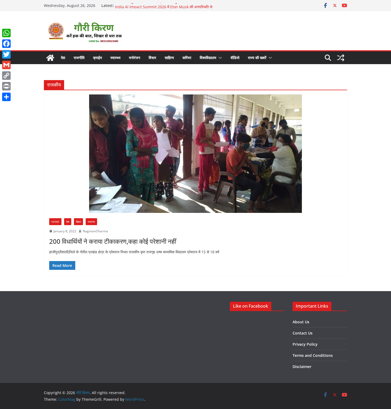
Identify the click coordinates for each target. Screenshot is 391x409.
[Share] (6, 97)
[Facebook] (6, 43)
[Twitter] (6, 54)
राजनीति (79, 57)
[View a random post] (340, 57)
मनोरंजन (134, 57)
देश (63, 57)
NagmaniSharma (95, 231)
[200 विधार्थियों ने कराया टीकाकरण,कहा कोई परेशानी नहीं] (195, 153)
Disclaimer (302, 366)
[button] (219, 57)
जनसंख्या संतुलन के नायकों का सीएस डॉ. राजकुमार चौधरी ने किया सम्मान (162, 5)
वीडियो (235, 57)
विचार (152, 57)
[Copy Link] (6, 75)
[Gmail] (6, 65)
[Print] (6, 86)
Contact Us (303, 333)
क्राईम (97, 57)
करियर (186, 57)
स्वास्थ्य (115, 57)
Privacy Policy (305, 344)
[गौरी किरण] (50, 57)
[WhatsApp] (6, 33)
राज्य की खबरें (257, 57)
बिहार (78, 222)
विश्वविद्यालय (208, 57)
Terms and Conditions (313, 355)
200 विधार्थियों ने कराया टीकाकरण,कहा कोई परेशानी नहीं (112, 241)
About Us (301, 321)
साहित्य (169, 57)
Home (55, 222)
